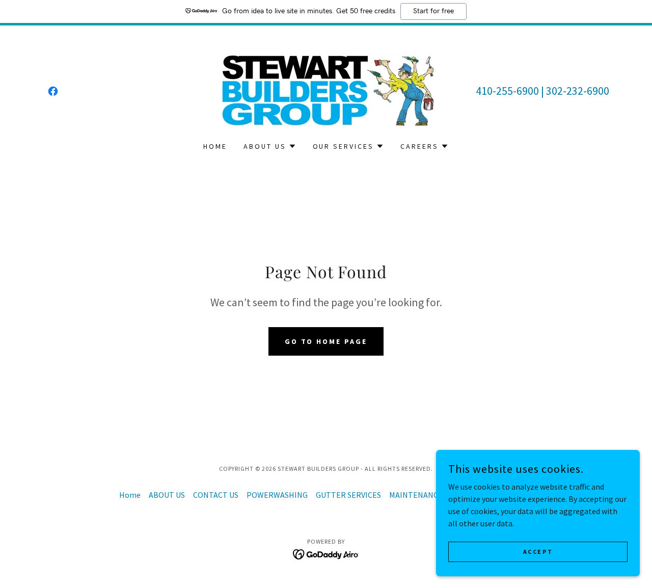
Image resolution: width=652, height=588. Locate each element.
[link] (53, 91)
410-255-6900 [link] (507, 91)
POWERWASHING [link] (277, 495)
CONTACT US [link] (215, 495)
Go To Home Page (326, 341)
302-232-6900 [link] (577, 91)
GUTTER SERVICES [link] (348, 495)
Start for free (433, 11)
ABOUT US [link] (167, 495)
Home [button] (130, 495)
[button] (269, 146)
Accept (538, 551)
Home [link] (215, 146)
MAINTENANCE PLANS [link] (428, 495)
